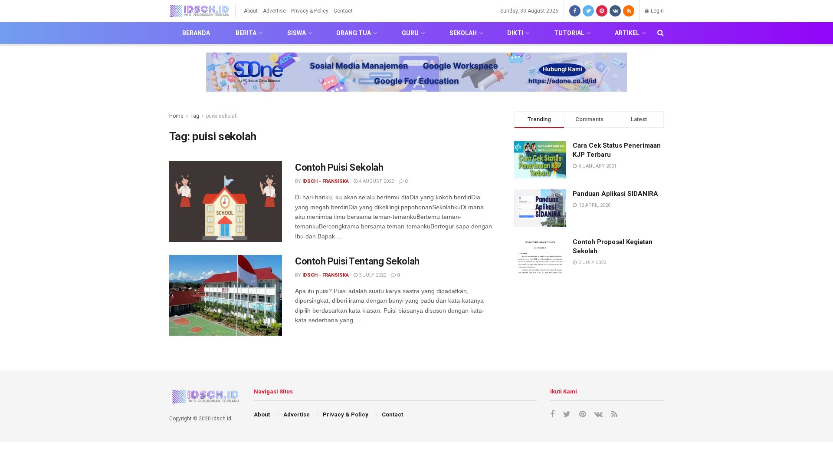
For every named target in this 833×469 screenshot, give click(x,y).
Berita (246, 33)
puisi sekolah (222, 116)
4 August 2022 (375, 181)
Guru (410, 33)
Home (176, 116)
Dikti (515, 33)
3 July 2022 (371, 275)
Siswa (296, 33)
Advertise (274, 11)
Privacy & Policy (309, 11)
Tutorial (569, 33)
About (251, 11)
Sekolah (463, 33)
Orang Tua (353, 33)
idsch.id (221, 419)
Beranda (196, 33)
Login (656, 11)
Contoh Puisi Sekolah (339, 167)
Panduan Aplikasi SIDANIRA (615, 194)
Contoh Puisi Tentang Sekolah (357, 261)
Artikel (627, 33)
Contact (343, 11)
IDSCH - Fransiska (325, 181)
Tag (194, 116)
